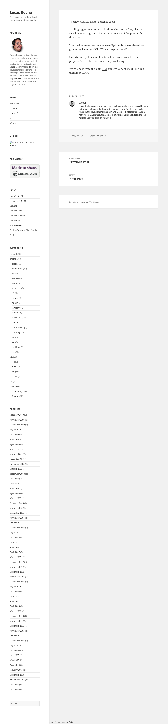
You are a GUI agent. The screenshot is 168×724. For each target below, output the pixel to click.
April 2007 (15, 552)
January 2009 (16, 454)
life (11, 357)
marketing (16, 317)
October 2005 (16, 635)
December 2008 (17, 459)
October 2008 (16, 468)
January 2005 (16, 670)
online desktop (18, 327)
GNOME (20, 78)
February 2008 (17, 503)
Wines (13, 123)
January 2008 (16, 508)
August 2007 (15, 532)
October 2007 (16, 522)
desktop (15, 396)
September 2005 (17, 640)
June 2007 (14, 542)
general (13, 254)
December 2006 (17, 571)
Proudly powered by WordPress (84, 202)
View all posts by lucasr (98, 117)
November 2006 (17, 576)
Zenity (13, 235)
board (14, 263)
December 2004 (17, 674)
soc (13, 342)
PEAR (85, 72)
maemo (13, 386)
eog (13, 273)
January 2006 (16, 621)
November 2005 (17, 630)
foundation (17, 283)
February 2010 (17, 414)
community (17, 268)
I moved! (14, 113)
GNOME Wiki (16, 220)
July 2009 (14, 434)
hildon (15, 303)
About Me (14, 103)
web (14, 352)
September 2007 (17, 527)
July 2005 (14, 650)
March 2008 (15, 498)
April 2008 (15, 493)
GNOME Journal (17, 215)
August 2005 (15, 645)
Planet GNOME (17, 225)
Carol (12, 66)
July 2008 (14, 478)
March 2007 (15, 557)
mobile (15, 322)
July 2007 (14, 537)
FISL (104, 68)
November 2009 (17, 419)
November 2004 (17, 679)
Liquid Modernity (113, 29)
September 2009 (17, 424)
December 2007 (17, 513)
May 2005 (14, 660)
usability (16, 347)
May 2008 (14, 488)
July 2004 (14, 684)
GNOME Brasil (16, 210)
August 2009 (15, 429)
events (15, 278)
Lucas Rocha (21, 12)
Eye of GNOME (16, 196)
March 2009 (15, 449)
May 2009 (14, 439)
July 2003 (14, 689)
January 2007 (16, 567)
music (14, 366)
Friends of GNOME (18, 201)
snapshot (16, 371)
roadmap (16, 332)
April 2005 (15, 665)
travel (14, 376)
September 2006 (17, 581)
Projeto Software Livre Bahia (23, 230)
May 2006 (14, 601)
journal (15, 312)
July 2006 (14, 591)
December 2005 (17, 625)
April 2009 (15, 444)
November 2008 (17, 464)
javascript (16, 307)
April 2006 (15, 606)
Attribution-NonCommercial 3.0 (54, 722)
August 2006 (15, 586)
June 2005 (14, 655)
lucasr (92, 135)
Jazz (12, 118)
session (15, 337)
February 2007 (17, 562)
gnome (13, 258)
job (13, 361)
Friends (13, 108)
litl (30, 66)
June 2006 (14, 596)
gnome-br (16, 288)
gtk (13, 293)
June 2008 (14, 483)
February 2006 (17, 616)
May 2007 (14, 547)
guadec (15, 298)
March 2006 (15, 611)
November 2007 (17, 517)
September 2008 (17, 473)
